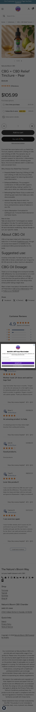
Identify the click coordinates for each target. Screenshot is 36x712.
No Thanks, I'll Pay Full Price (18, 365)
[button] (4, 708)
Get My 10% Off (18, 363)
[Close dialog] (34, 345)
